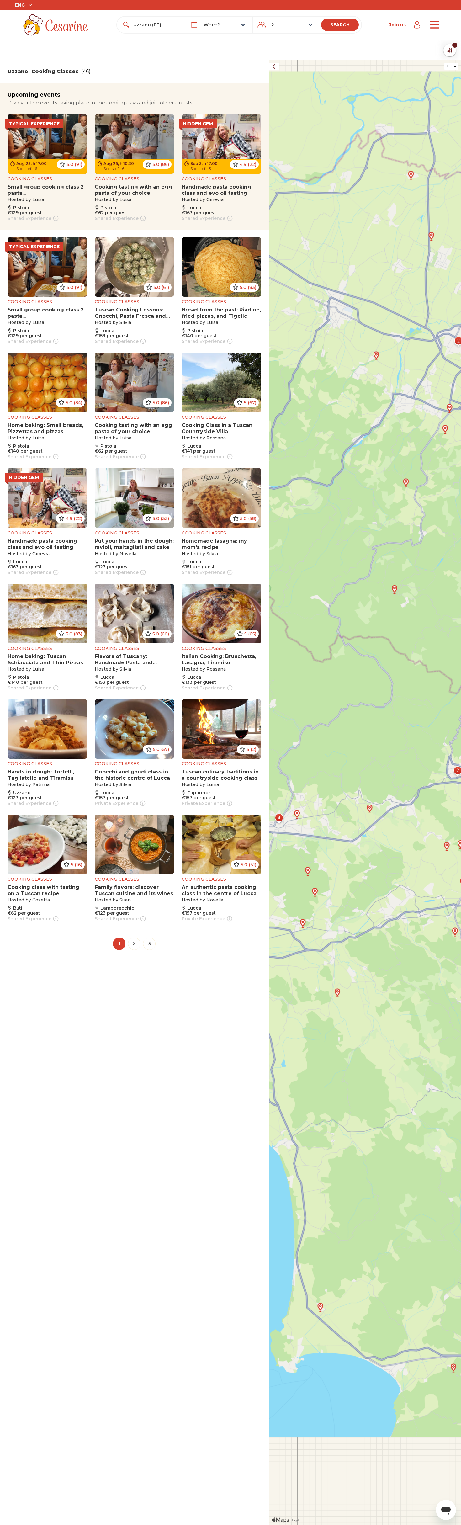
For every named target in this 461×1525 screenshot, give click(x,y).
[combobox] (156, 25)
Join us (397, 25)
